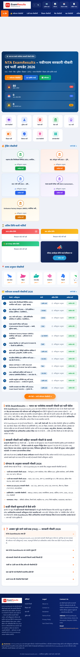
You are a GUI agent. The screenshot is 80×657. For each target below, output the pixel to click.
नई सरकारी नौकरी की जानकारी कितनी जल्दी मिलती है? (24, 557)
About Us (45, 604)
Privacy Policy (46, 619)
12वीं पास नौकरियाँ (32, 13)
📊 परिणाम (45, 78)
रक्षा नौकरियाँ (69, 13)
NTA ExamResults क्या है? (16, 534)
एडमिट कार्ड (46, 5)
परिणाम (55, 5)
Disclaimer (45, 612)
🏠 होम (4, 13)
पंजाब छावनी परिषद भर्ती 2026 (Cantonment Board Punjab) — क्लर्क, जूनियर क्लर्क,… (22, 326)
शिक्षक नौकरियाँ (46, 13)
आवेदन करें (21, 168)
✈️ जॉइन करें (60, 258)
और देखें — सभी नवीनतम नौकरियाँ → (40, 396)
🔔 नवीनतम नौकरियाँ (16, 13)
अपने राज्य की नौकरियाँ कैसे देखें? (17, 579)
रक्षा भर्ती (27, 612)
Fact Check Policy (47, 623)
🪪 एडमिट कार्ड (31, 78)
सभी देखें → (73, 146)
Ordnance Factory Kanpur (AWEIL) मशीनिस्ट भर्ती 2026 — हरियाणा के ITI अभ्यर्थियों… (21, 336)
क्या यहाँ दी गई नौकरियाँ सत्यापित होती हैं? (20, 572)
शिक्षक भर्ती (27, 608)
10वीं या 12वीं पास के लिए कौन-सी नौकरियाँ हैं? (21, 564)
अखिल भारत (74, 5)
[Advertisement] (40, 35)
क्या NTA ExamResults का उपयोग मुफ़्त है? (21, 550)
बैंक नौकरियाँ (58, 13)
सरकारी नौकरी (28, 604)
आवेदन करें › (71, 303)
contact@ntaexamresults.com (69, 628)
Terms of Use (46, 615)
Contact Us (45, 608)
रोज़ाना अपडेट (64, 5)
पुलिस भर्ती (27, 615)
